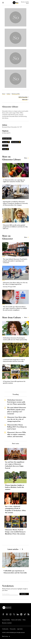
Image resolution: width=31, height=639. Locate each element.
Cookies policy (5, 629)
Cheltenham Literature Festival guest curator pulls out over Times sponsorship (16, 402)
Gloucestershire (15, 142)
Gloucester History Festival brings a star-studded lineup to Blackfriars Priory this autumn (15, 532)
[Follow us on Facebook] (3, 614)
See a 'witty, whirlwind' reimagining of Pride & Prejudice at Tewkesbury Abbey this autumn (15, 509)
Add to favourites (23, 97)
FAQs (24, 620)
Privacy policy (13, 629)
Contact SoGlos (6, 620)
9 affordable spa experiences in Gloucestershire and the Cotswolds (15, 572)
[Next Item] (22, 549)
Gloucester (5, 142)
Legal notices (20, 629)
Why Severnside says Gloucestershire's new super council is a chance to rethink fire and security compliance (15, 308)
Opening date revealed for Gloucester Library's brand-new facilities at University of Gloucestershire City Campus (15, 203)
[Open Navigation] (3, 3)
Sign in (27, 3)
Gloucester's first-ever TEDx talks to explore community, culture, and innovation (16, 434)
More (25, 158)
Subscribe (23, 594)
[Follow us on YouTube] (21, 614)
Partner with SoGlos (16, 620)
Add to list (24, 99)
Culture (4, 145)
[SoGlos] (15, 2)
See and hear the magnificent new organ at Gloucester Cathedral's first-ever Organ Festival (14, 465)
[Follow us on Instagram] (10, 614)
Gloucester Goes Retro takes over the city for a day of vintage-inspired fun (16, 419)
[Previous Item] (20, 549)
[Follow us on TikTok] (25, 614)
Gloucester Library (7, 138)
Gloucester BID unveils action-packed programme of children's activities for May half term (15, 226)
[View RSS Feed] (28, 614)
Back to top (5, 636)
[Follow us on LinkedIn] (18, 614)
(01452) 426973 (6, 133)
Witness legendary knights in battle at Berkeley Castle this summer (14, 487)
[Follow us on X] (14, 614)
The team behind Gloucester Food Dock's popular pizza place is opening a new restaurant (15, 260)
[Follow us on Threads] (7, 614)
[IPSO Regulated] (7, 607)
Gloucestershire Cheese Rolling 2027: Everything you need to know (17, 427)
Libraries (5, 149)
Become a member (25, 1)
